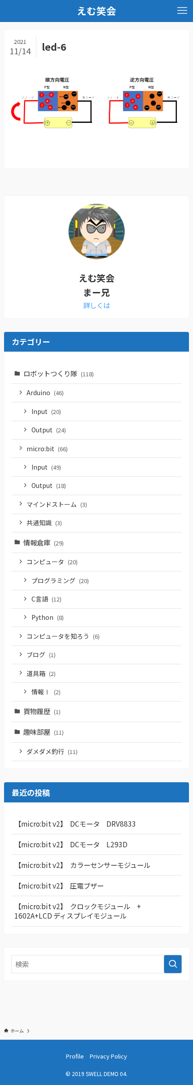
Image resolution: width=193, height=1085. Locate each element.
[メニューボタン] (182, 11)
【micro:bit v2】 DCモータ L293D (70, 844)
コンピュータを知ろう (63, 636)
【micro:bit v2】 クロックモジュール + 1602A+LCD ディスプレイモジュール (81, 911)
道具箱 (41, 673)
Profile (75, 1056)
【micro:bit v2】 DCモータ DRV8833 (75, 823)
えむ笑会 (96, 11)
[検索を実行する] (173, 964)
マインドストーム (56, 504)
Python (47, 617)
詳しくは (96, 305)
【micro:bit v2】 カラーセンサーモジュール (82, 865)
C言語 (46, 598)
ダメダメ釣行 (52, 751)
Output (48, 429)
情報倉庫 (43, 542)
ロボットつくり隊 (58, 373)
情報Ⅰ (46, 691)
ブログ (41, 654)
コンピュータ (52, 561)
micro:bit (47, 448)
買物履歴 (42, 711)
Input (46, 411)
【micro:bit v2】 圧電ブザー (59, 885)
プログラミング (60, 580)
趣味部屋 (43, 731)
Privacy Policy (108, 1056)
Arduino (45, 392)
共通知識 (44, 522)
